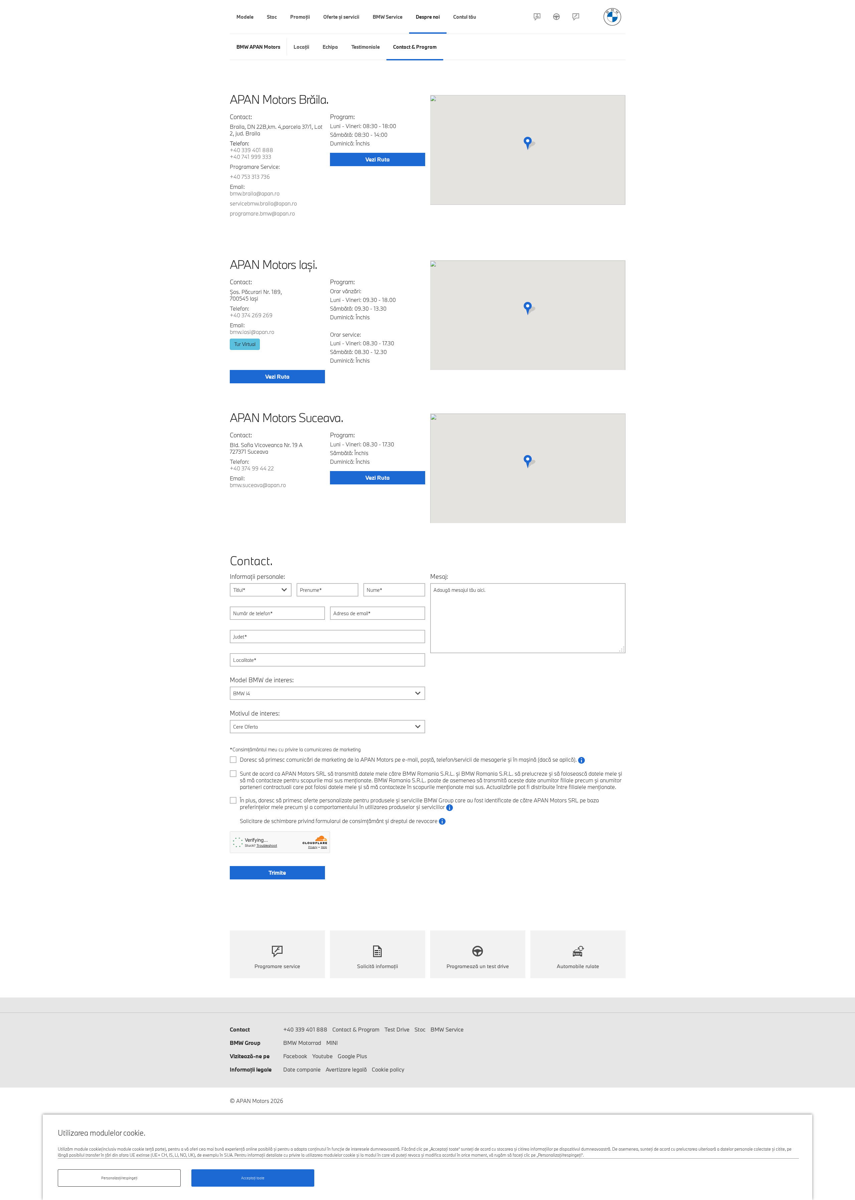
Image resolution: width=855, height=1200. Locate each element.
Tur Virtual (244, 344)
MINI (332, 1042)
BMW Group (245, 1042)
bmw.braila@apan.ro (255, 193)
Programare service (576, 17)
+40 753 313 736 (250, 176)
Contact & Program (537, 17)
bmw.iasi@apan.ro (252, 331)
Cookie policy (388, 1069)
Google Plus (352, 1056)
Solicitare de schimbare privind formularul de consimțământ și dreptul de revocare (343, 821)
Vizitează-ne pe (250, 1056)
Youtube (322, 1056)
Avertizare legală (346, 1069)
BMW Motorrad (302, 1042)
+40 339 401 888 (251, 149)
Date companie (302, 1069)
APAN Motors (612, 17)
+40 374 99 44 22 (252, 468)
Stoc (419, 1029)
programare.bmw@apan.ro (262, 213)
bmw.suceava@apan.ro (258, 484)
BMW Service (447, 1029)
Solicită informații (377, 966)
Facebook (295, 1056)
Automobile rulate (578, 966)
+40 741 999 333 (250, 156)
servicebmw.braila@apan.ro (263, 203)
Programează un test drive (478, 966)
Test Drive (556, 17)
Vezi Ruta (377, 159)
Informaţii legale (251, 1069)
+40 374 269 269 (251, 315)
